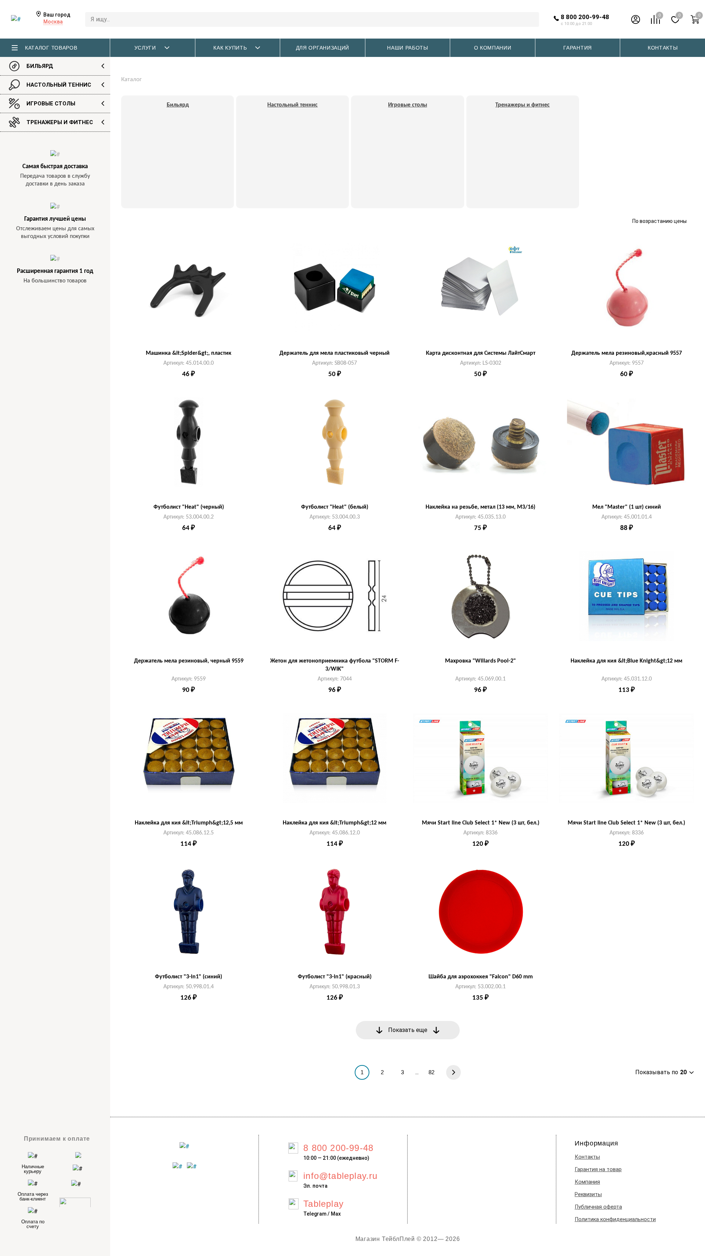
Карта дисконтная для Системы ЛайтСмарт (480, 353)
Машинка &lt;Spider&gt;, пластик (188, 353)
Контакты (587, 1157)
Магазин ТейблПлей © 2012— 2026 (407, 1239)
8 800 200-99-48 (585, 17)
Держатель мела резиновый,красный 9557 (626, 353)
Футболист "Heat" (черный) (188, 507)
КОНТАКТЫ (663, 48)
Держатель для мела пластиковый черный (334, 353)
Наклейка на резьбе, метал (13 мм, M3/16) (480, 507)
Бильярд (39, 66)
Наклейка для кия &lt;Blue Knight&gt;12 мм (626, 661)
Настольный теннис (58, 85)
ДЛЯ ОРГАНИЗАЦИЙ (323, 48)
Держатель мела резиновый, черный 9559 (188, 661)
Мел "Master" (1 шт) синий (626, 507)
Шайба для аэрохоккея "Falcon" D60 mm (481, 977)
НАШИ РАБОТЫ (407, 48)
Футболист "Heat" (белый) (334, 507)
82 (431, 1072)
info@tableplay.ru (340, 1176)
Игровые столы (50, 103)
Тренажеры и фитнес (59, 122)
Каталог (131, 79)
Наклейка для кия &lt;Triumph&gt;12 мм (334, 823)
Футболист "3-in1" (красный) (335, 977)
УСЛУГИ (145, 48)
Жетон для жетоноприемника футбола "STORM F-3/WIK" (334, 665)
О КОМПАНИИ (492, 48)
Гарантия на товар (598, 1169)
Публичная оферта (598, 1207)
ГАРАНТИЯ (577, 48)
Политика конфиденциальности (615, 1219)
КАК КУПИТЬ (230, 48)
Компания (587, 1182)
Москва (53, 22)
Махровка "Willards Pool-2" (480, 661)
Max (336, 1214)
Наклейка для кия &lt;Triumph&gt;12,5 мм (189, 823)
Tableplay (323, 1204)
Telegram (314, 1214)
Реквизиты (588, 1194)
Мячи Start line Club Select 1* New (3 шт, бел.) (480, 823)
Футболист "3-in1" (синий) (188, 977)
